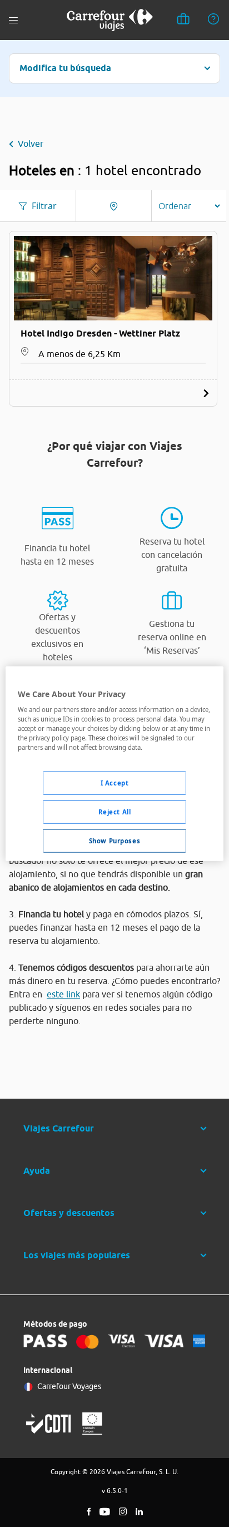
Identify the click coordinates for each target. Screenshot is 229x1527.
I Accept (115, 783)
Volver (30, 144)
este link (63, 994)
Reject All (114, 812)
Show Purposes (114, 841)
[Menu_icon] (13, 20)
